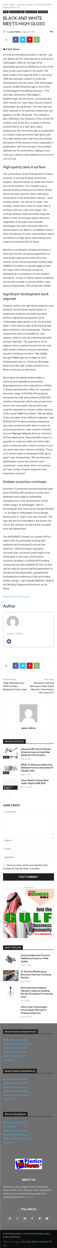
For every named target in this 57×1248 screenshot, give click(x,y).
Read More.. (29, 1196)
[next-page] (10, 795)
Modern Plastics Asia (14, 1087)
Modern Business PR (14, 1051)
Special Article (31, 12)
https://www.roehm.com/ (16, 596)
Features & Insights (25, 4)
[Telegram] (47, 1218)
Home (5, 4)
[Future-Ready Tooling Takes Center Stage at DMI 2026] (10, 784)
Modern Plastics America (16, 1095)
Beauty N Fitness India (15, 1130)
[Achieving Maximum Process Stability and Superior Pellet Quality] (10, 959)
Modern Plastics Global (15, 1083)
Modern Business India (15, 1039)
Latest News (43, 12)
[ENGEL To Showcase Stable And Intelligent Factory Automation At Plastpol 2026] (10, 768)
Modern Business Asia (15, 1055)
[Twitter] (23, 40)
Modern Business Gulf (15, 1047)
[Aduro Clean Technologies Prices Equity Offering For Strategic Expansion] (10, 1011)
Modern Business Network (17, 1043)
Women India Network (15, 1122)
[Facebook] (16, 40)
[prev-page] (5, 795)
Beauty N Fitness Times (16, 1134)
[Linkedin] (10, 1218)
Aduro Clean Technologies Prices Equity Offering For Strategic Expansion (34, 1010)
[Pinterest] (30, 40)
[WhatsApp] (37, 40)
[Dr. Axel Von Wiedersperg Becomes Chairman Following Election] (10, 975)
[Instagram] (32, 1218)
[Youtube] (25, 1218)
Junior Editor (15, 32)
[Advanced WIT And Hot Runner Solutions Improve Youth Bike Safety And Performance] (10, 753)
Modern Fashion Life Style (17, 1138)
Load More (8, 1059)
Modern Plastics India (14, 1079)
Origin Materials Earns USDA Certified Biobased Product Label (15, 686)
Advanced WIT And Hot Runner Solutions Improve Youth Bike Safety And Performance (36, 752)
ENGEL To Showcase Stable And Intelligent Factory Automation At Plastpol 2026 (37, 768)
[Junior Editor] (5, 31)
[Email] (9, 641)
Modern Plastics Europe (16, 1091)
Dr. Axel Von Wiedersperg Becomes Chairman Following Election (36, 974)
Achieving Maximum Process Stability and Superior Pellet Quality (35, 958)
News (12, 4)
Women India (10, 1126)
